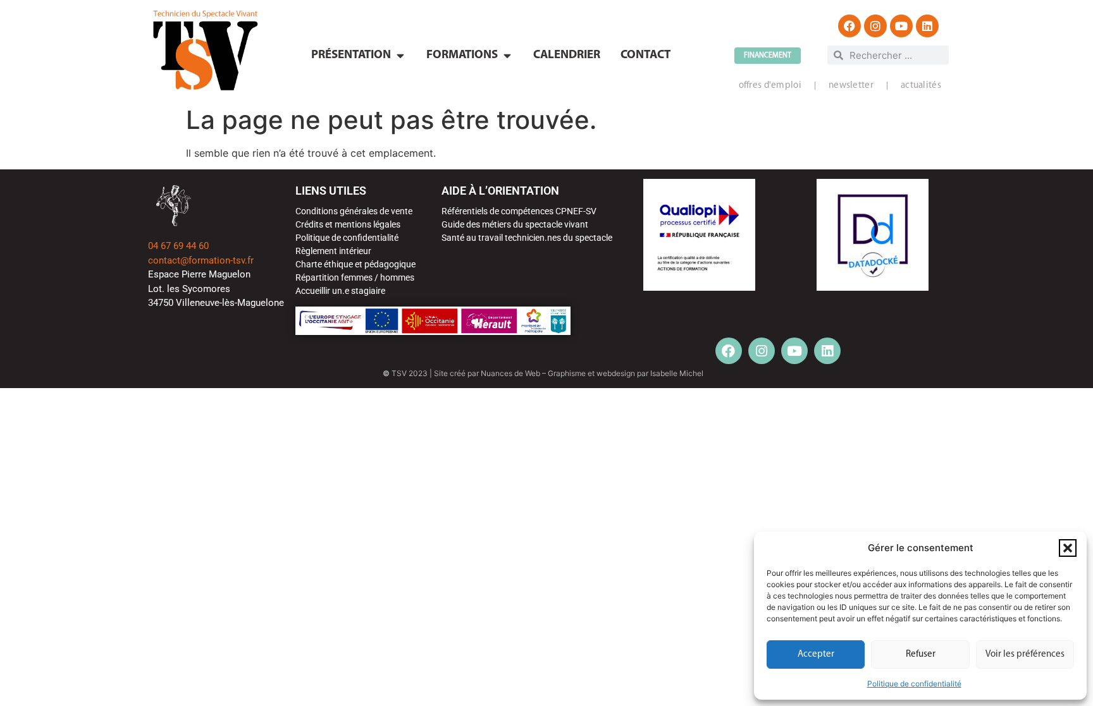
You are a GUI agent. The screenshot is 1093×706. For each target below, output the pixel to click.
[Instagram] (875, 26)
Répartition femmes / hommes (354, 277)
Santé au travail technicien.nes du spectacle (527, 238)
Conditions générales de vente (353, 211)
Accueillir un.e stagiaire (340, 291)
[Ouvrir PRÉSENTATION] (400, 56)
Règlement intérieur (333, 251)
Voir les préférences (1025, 654)
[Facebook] (849, 26)
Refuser (921, 654)
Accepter (816, 654)
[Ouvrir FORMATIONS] (507, 56)
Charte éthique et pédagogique (355, 264)
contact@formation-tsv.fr (201, 260)
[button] (1067, 548)
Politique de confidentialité (914, 683)
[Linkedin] (927, 26)
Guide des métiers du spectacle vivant (515, 224)
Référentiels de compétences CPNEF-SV (519, 211)
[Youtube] (901, 26)
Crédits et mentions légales (347, 224)
